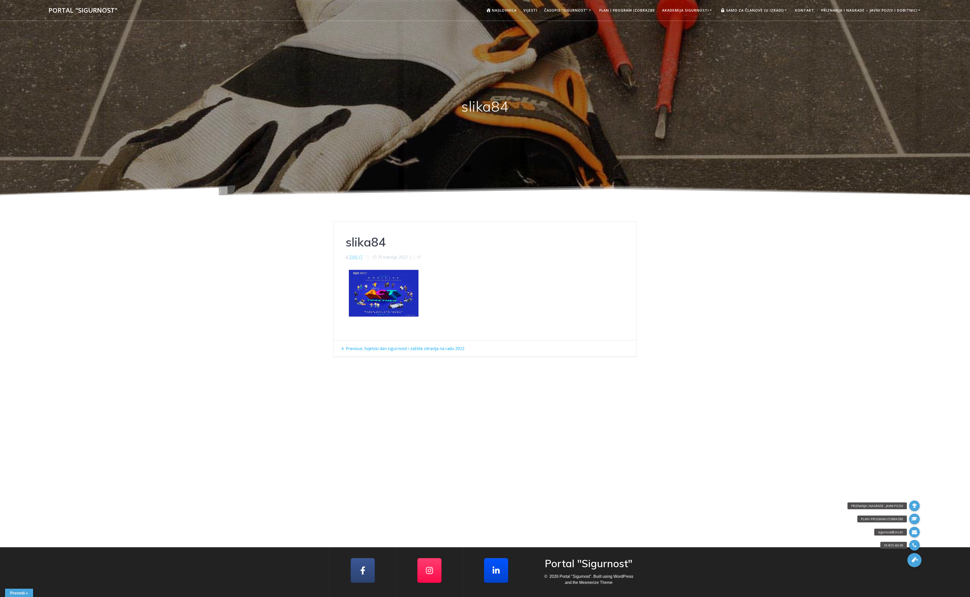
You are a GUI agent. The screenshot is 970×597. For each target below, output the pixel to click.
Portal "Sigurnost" (82, 10)
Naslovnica (504, 10)
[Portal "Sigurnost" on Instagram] (429, 570)
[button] (914, 560)
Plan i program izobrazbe (627, 10)
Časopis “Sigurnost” (566, 10)
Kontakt (804, 10)
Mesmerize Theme (596, 582)
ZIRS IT (356, 257)
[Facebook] (363, 570)
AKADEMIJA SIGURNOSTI (685, 10)
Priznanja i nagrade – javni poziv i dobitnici (869, 10)
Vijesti (530, 10)
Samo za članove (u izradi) (755, 10)
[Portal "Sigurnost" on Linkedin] (496, 570)
